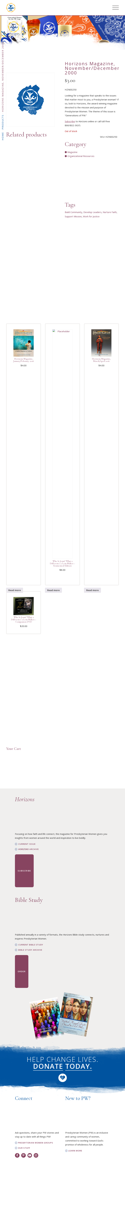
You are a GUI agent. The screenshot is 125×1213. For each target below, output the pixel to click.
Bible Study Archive (30, 950)
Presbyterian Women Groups (35, 1143)
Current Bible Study (30, 945)
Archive (28, 849)
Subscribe (70, 121)
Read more (14, 590)
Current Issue (27, 844)
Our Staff (24, 1148)
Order (22, 971)
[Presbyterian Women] (10, 7)
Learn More (75, 1151)
